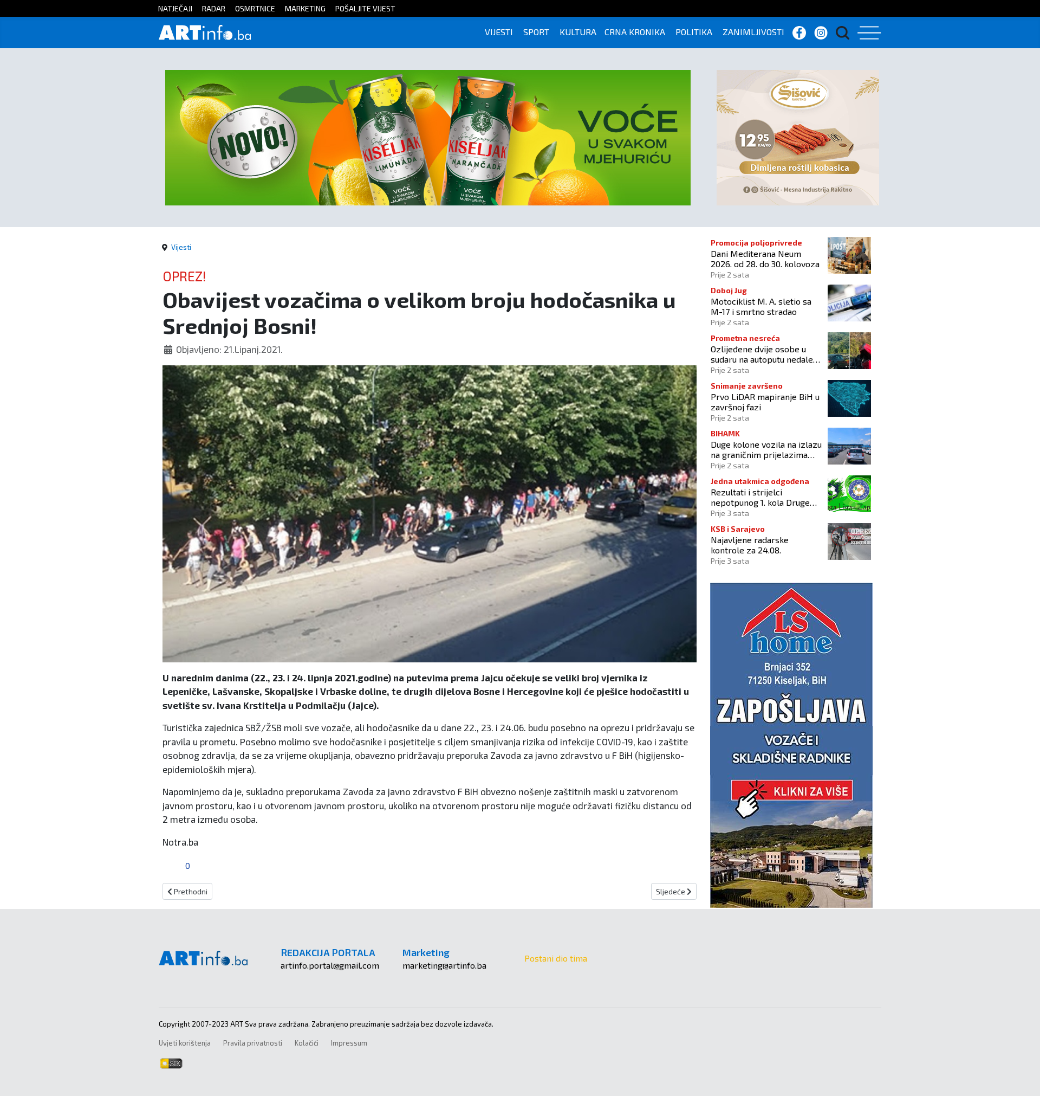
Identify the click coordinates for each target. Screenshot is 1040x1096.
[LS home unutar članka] (791, 744)
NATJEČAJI (175, 8)
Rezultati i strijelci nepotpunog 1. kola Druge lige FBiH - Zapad (760, 497)
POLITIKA (693, 32)
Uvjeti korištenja (185, 1043)
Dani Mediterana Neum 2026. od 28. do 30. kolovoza (765, 258)
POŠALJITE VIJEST (365, 8)
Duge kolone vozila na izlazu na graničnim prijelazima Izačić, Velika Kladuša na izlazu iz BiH (766, 449)
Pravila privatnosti (252, 1043)
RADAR (213, 8)
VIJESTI (499, 32)
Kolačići (306, 1043)
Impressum (349, 1043)
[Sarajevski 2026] (428, 136)
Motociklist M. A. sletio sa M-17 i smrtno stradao (761, 306)
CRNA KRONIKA (634, 32)
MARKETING (305, 8)
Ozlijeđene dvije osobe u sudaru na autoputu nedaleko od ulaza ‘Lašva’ (766, 354)
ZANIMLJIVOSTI (753, 32)
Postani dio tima (555, 958)
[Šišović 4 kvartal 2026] (798, 136)
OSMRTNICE (255, 8)
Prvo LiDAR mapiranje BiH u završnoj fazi (765, 401)
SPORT (536, 32)
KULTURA (578, 32)
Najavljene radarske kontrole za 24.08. (750, 544)
